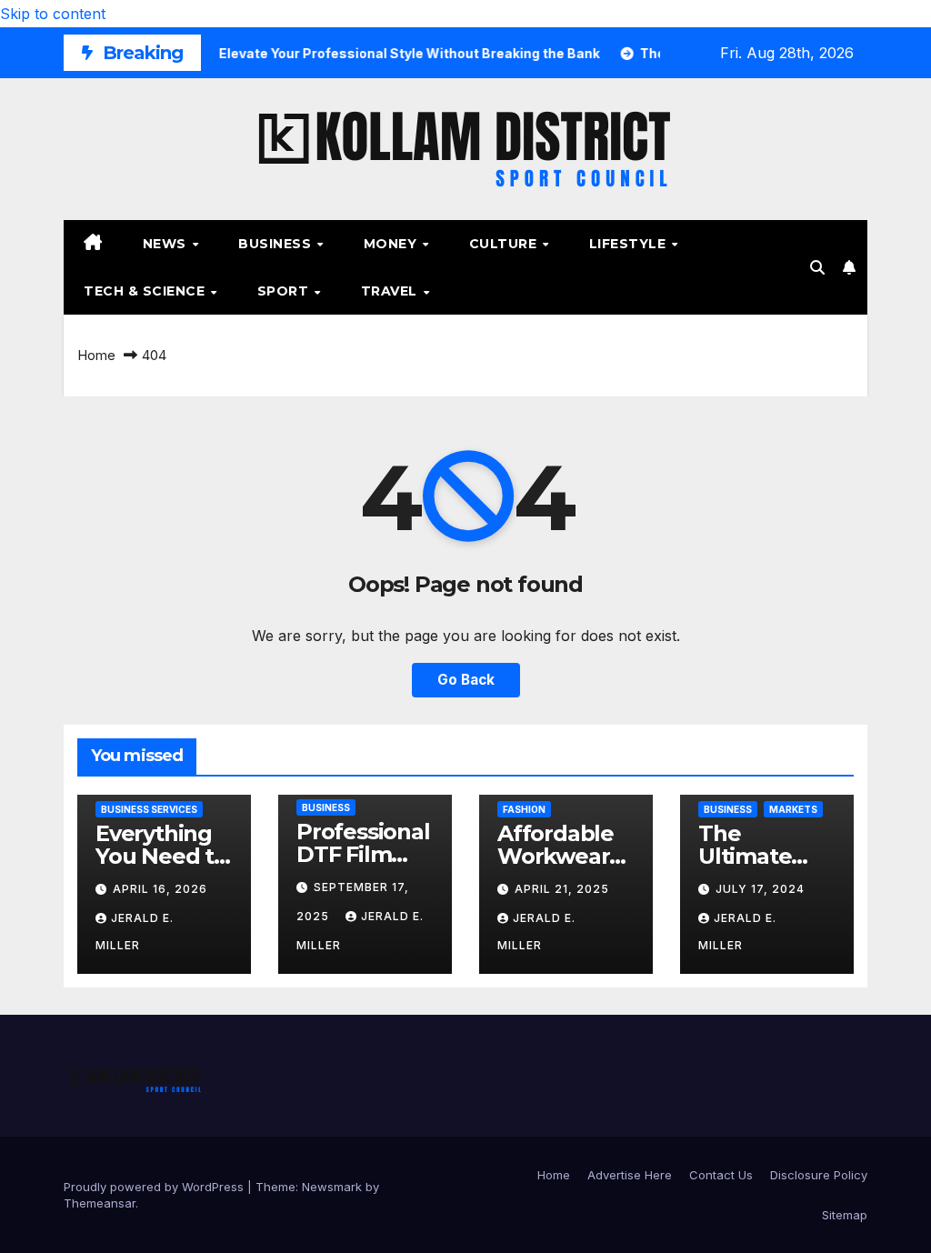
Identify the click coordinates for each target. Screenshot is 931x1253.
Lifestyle (629, 244)
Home (96, 355)
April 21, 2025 (562, 889)
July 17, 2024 (760, 889)
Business (276, 244)
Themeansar (99, 1203)
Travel (391, 291)
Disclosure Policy (818, 1175)
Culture (505, 244)
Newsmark (332, 1186)
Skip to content (52, 14)
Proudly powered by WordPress (155, 1186)
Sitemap (844, 1215)
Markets (793, 809)
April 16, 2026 (160, 889)
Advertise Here (629, 1175)
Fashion (524, 809)
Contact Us (721, 1175)
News (167, 244)
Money (392, 244)
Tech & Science (146, 291)
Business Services (149, 809)
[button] (817, 267)
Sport (285, 291)
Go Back (466, 679)
